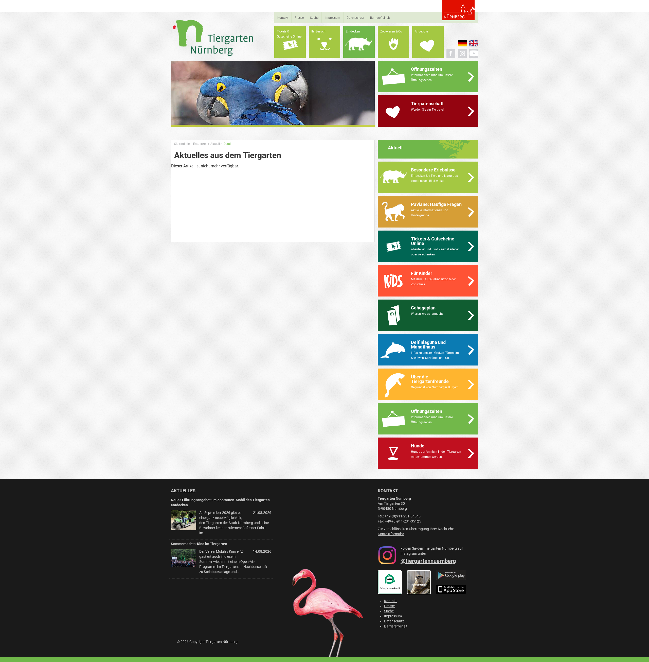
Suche (314, 18)
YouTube (473, 53)
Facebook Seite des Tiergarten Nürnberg (450, 53)
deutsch (462, 43)
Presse (299, 18)
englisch (473, 43)
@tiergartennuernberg (428, 561)
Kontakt (282, 18)
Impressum (332, 18)
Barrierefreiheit (380, 18)
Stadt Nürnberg (458, 10)
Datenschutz (355, 18)
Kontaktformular (391, 534)
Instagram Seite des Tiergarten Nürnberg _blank (462, 53)
